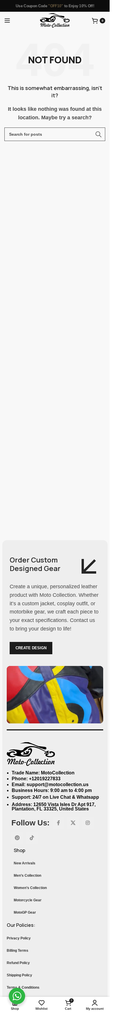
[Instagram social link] (88, 823)
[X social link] (73, 823)
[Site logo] (55, 20)
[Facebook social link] (58, 823)
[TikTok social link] (32, 838)
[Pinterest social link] (17, 838)
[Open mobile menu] (7, 20)
